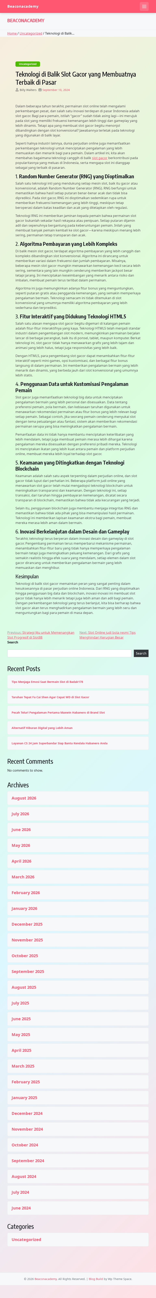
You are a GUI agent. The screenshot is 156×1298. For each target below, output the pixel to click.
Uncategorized (31, 33)
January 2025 (24, 1097)
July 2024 (20, 1192)
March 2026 (23, 877)
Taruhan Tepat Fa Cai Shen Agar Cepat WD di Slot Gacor (50, 697)
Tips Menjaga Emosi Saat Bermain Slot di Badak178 (47, 682)
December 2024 (27, 1113)
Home (12, 33)
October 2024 (25, 1145)
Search (12, 642)
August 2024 (24, 1176)
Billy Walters (28, 90)
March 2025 (23, 1066)
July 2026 (20, 813)
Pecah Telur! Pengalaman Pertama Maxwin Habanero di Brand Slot (58, 712)
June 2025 (21, 1018)
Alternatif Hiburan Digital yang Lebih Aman (42, 728)
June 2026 (21, 829)
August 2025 (24, 987)
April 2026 (21, 861)
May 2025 (21, 1034)
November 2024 (27, 1129)
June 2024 (21, 1208)
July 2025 (20, 1003)
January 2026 (24, 908)
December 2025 (27, 924)
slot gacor (99, 158)
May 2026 (21, 845)
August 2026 (24, 798)
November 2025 (27, 940)
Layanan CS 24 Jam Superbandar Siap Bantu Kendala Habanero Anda (59, 743)
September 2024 (28, 1160)
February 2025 (26, 1082)
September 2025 (28, 971)
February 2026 (26, 892)
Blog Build (96, 1279)
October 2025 (25, 955)
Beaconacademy (23, 6)
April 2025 (21, 1050)
